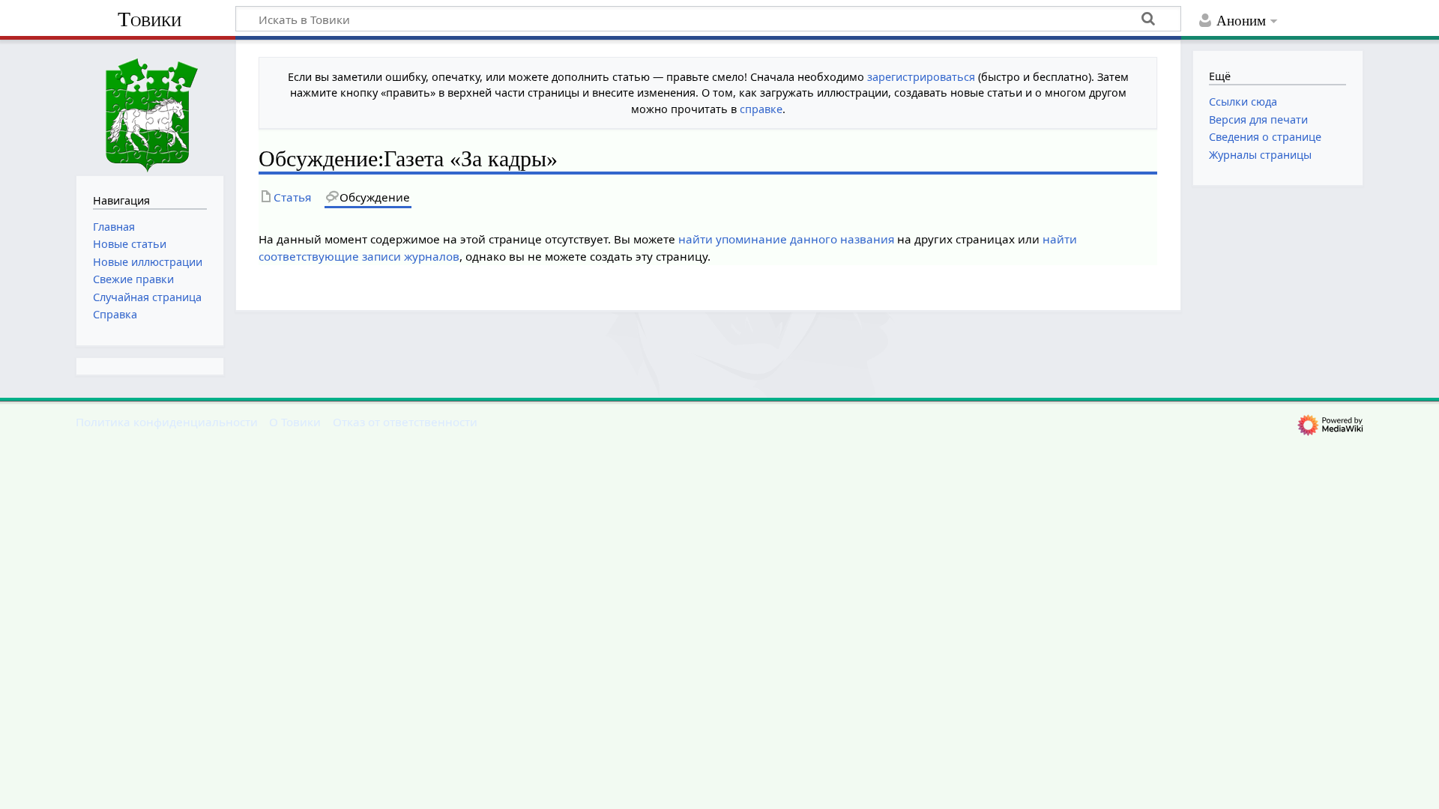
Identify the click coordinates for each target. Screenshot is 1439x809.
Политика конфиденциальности (167, 421)
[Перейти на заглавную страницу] (150, 106)
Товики (149, 19)
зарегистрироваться (921, 77)
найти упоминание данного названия (786, 238)
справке (761, 109)
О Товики (295, 421)
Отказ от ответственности (405, 421)
